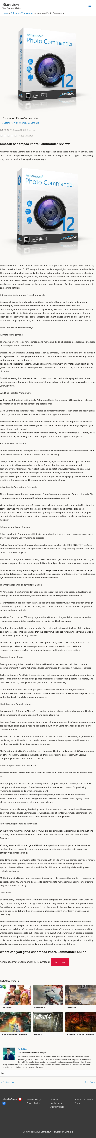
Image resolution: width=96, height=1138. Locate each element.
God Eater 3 (39, 1007)
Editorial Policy (33, 1099)
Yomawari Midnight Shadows (80, 1034)
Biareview (10, 4)
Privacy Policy (33, 1103)
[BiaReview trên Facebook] (4, 1103)
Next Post (90, 1082)
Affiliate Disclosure (83, 1099)
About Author (57, 1106)
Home (5, 13)
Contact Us (79, 1103)
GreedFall (71, 1007)
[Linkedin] (2, 1073)
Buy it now (60, 962)
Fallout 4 (38, 1034)
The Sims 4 (7, 1007)
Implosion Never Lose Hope (14, 1034)
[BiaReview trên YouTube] (20, 1099)
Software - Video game (22, 13)
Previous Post (7, 1082)
